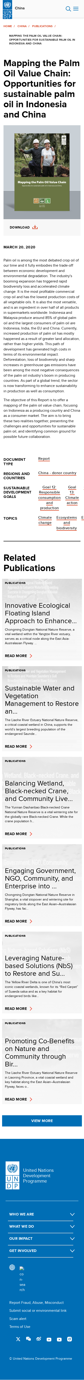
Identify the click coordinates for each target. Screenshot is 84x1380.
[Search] (22, 1279)
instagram (69, 1339)
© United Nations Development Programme (40, 1358)
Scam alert (17, 1318)
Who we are (21, 1214)
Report (44, 458)
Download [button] (20, 227)
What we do (21, 1226)
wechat (28, 1339)
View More (42, 1120)
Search (68, 9)
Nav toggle (75, 9)
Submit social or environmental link (37, 1310)
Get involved (23, 1250)
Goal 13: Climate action (72, 494)
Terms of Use (19, 1326)
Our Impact (21, 1238)
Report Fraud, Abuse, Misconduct (36, 1302)
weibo (38, 1339)
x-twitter (18, 1339)
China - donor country (57, 472)
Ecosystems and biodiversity (66, 523)
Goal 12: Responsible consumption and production (49, 497)
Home (8, 26)
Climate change (45, 520)
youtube (49, 1339)
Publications (42, 26)
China (20, 8)
